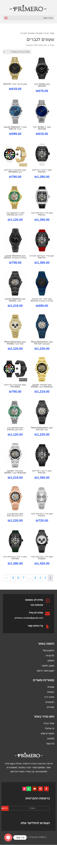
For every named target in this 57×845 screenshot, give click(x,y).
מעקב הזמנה (48, 665)
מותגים (50, 738)
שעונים (39, 33)
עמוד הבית (49, 33)
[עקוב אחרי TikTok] (24, 789)
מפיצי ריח (49, 697)
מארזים (50, 707)
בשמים (50, 692)
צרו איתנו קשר (35, 625)
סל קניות (50, 655)
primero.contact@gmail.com (29, 618)
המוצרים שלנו (47, 733)
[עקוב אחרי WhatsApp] (28, 788)
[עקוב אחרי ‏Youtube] (34, 788)
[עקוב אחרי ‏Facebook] (46, 788)
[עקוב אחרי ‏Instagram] (40, 788)
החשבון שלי (48, 650)
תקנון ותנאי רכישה (45, 670)
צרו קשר (50, 743)
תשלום (51, 660)
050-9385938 (37, 605)
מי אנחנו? (49, 728)
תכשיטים (49, 702)
